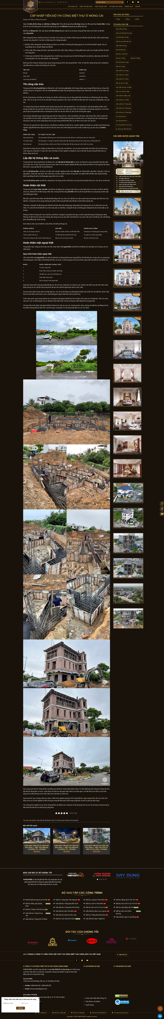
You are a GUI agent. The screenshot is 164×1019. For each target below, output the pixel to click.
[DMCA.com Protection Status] (121, 996)
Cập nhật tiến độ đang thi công (45, 820)
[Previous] (66, 879)
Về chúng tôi (72, 6)
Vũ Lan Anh (43, 19)
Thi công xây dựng (115, 6)
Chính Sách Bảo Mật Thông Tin (96, 998)
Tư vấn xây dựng (59, 820)
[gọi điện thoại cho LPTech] (160, 1008)
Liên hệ (137, 6)
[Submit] (122, 2)
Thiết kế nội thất (101, 6)
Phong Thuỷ (129, 6)
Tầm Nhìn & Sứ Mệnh (92, 1001)
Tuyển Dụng (89, 1005)
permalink (75, 820)
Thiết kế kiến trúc (86, 6)
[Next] (137, 879)
